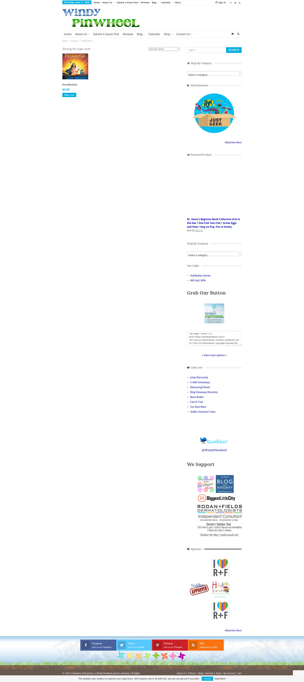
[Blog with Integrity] (225, 483)
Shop (167, 34)
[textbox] (214, 74)
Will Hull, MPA (198, 280)
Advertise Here (233, 142)
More (177, 2)
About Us (107, 2)
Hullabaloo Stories (200, 275)
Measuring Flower (200, 387)
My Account (229, 673)
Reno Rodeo (197, 397)
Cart (240, 673)
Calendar (166, 2)
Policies (192, 673)
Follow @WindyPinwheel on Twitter (214, 438)
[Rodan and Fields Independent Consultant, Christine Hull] (221, 567)
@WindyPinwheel (214, 450)
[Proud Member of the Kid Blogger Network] (206, 483)
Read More (220, 679)
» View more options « (214, 355)
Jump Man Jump (199, 377)
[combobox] (214, 73)
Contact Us (183, 34)
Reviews (145, 2)
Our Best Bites (198, 406)
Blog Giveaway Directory (204, 392)
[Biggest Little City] (216, 498)
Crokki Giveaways (200, 382)
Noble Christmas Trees (202, 411)
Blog (154, 2)
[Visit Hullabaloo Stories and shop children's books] (221, 589)
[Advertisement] (199, 567)
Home (97, 2)
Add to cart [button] (69, 95)
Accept (207, 678)
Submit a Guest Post (127, 2)
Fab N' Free (196, 401)
